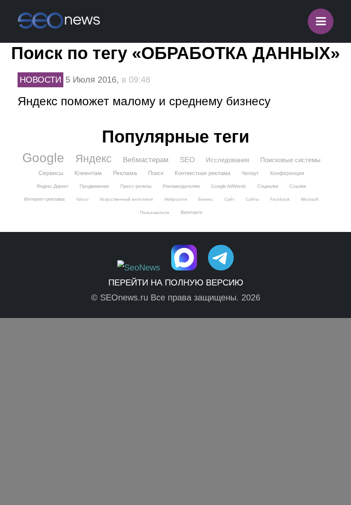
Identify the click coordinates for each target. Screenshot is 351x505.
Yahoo (82, 199)
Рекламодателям (181, 186)
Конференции (287, 173)
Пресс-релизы (136, 186)
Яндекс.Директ (52, 186)
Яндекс (93, 158)
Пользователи (155, 212)
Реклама (125, 172)
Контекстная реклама (202, 173)
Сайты (252, 199)
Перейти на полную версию (175, 282)
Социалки (267, 186)
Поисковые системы (290, 159)
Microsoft (309, 199)
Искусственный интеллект (126, 199)
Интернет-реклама (44, 199)
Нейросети (175, 199)
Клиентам (88, 172)
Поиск (156, 173)
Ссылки (297, 186)
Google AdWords (228, 186)
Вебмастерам (146, 160)
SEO (187, 160)
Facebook (280, 199)
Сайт (229, 199)
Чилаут (250, 173)
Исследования (227, 159)
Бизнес (205, 199)
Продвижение (94, 186)
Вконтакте (191, 212)
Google (43, 158)
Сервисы (51, 172)
